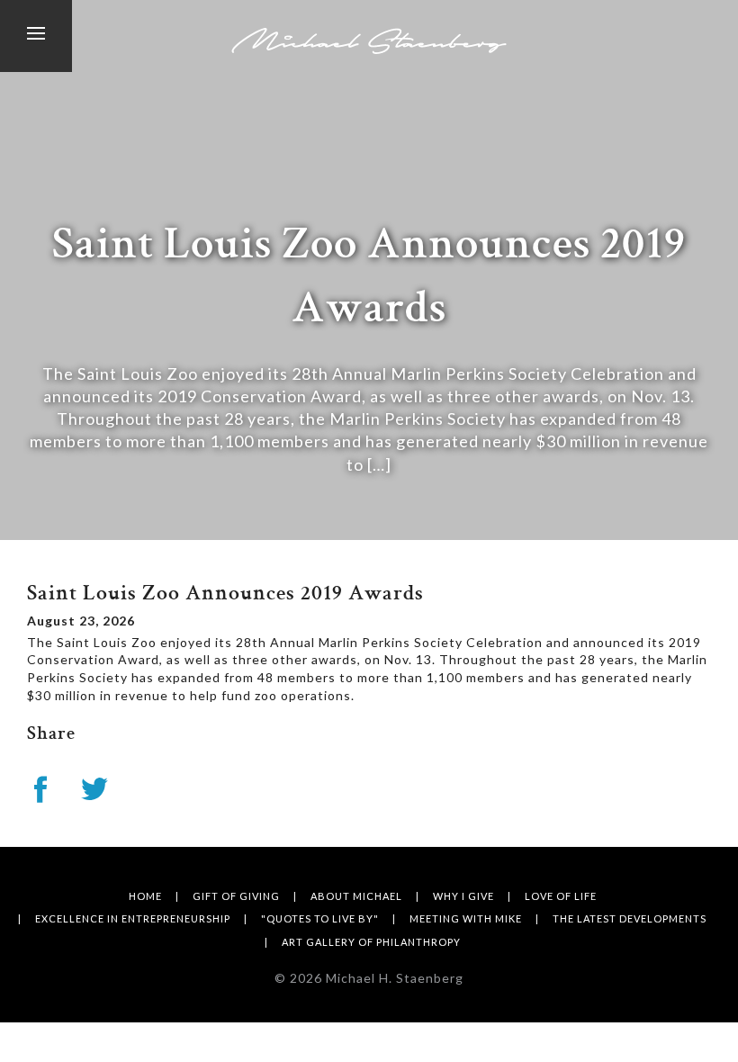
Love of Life (561, 896)
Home (145, 896)
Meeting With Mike (466, 918)
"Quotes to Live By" (320, 918)
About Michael (356, 896)
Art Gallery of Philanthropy (371, 942)
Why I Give (463, 896)
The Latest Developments (629, 918)
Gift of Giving (236, 896)
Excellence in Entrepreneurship (132, 918)
